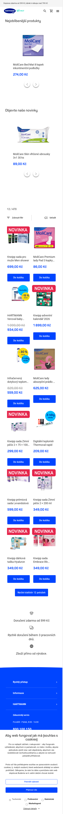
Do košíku (18, 277)
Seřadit (53, 218)
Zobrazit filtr (17, 218)
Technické (16, 799)
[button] (31, 682)
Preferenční (33, 799)
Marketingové (35, 803)
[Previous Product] (27, 84)
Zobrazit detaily (30, 809)
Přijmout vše (31, 790)
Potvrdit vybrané (31, 782)
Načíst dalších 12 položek (31, 592)
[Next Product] (36, 84)
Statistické (49, 799)
